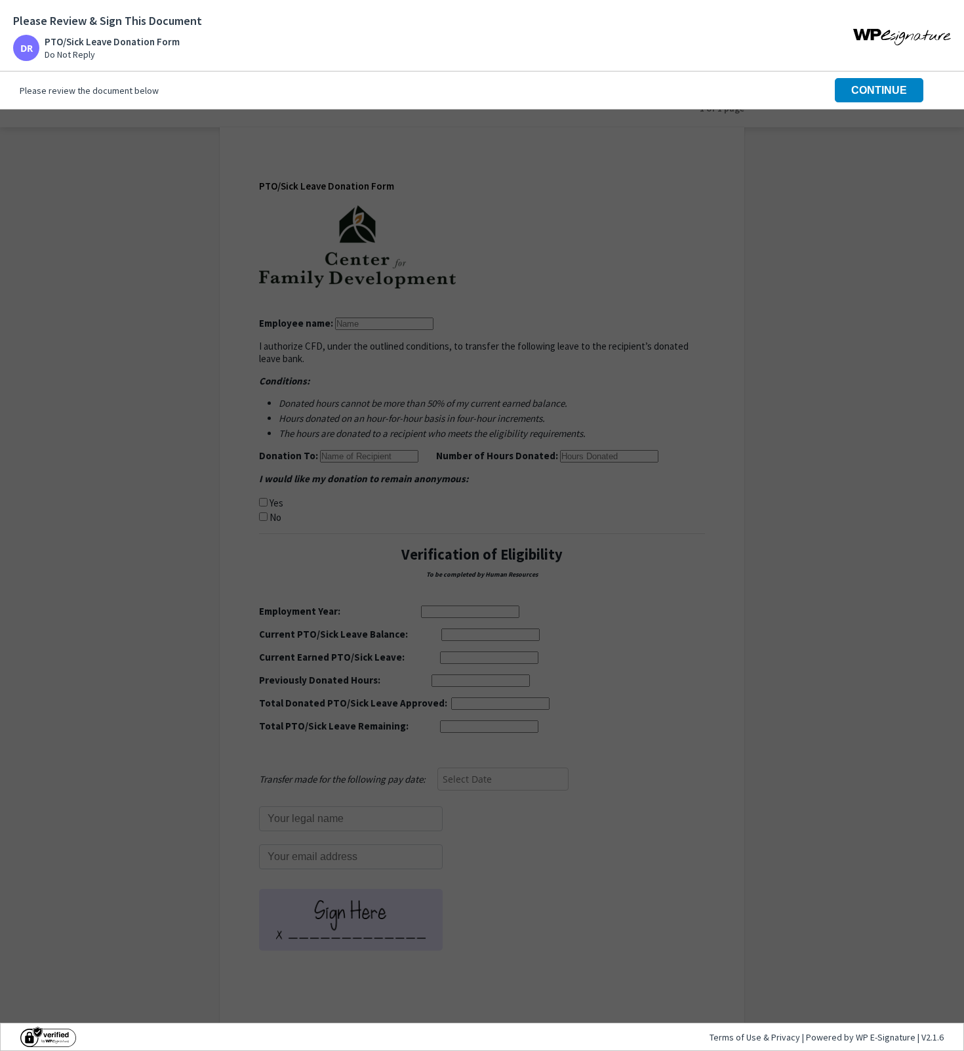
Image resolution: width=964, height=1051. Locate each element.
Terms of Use (736, 1037)
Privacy (785, 1037)
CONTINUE (879, 90)
